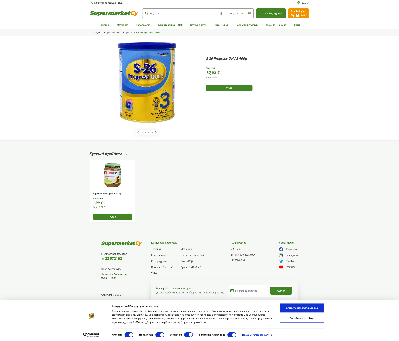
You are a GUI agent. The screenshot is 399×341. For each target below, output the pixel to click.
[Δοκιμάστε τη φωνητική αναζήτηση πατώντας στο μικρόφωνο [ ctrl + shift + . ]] (221, 13)
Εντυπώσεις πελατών (243, 254)
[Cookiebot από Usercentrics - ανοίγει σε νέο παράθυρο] (91, 335)
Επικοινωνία (238, 260)
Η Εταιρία (236, 249)
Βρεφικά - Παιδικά (275, 25)
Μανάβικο (122, 25)
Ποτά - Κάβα (221, 25)
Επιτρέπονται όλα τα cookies (302, 308)
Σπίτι (297, 25)
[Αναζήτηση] (147, 13)
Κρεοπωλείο (143, 25)
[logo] (114, 13)
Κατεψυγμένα (198, 25)
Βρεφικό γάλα (129, 32)
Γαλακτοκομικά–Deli (192, 255)
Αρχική (97, 32)
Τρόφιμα (104, 25)
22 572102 (113, 259)
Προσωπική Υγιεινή (247, 25)
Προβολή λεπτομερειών (255, 335)
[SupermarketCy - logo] (121, 243)
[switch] (159, 334)
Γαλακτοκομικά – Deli (170, 25)
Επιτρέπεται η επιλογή (302, 318)
